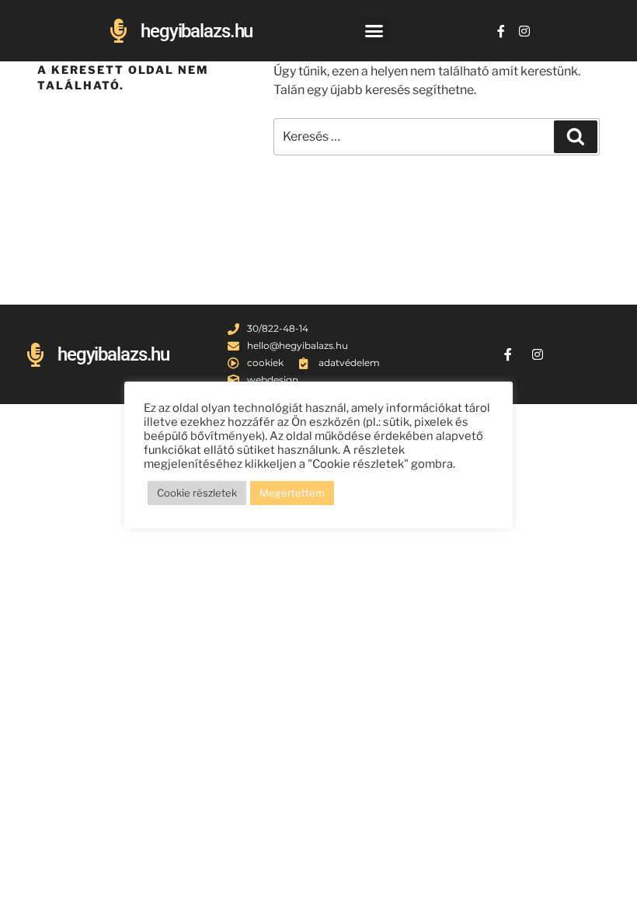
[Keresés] (575, 136)
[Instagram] (524, 31)
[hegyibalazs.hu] (118, 31)
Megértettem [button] (292, 492)
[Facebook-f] (501, 31)
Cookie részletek (197, 492)
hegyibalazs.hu (196, 31)
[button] (373, 31)
